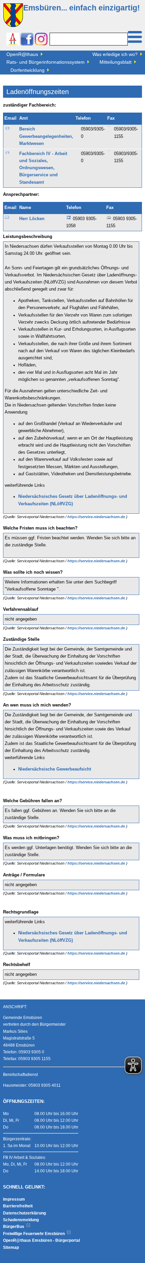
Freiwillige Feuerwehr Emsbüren (34, 1233)
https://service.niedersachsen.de (96, 517)
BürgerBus (14, 1226)
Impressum (14, 1199)
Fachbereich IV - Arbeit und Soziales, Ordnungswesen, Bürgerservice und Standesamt (43, 168)
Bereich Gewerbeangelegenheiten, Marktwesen (46, 136)
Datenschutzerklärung (24, 1213)
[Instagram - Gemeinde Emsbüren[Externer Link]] (41, 40)
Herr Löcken (32, 218)
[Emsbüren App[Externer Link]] (13, 40)
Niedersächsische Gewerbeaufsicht (54, 769)
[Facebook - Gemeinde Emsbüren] (27, 40)
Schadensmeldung (21, 1219)
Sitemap (11, 1247)
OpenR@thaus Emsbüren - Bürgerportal (41, 1240)
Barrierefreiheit (18, 1206)
